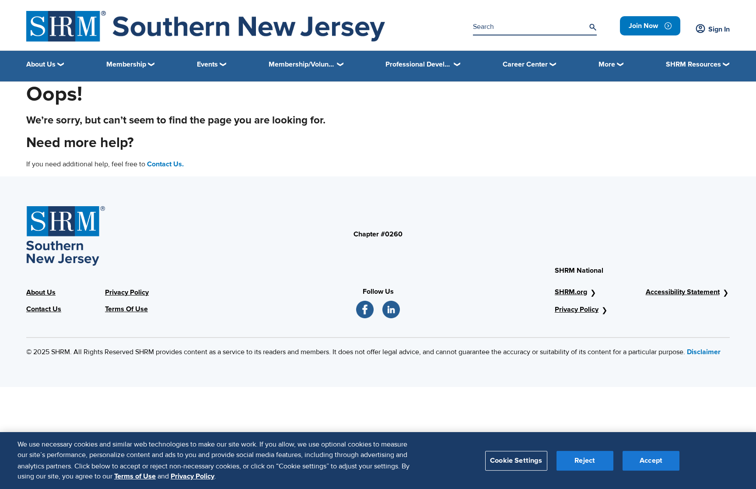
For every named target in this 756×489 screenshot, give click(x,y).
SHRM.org (571, 292)
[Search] (592, 27)
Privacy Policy (127, 292)
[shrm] (205, 26)
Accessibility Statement (683, 292)
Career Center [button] (525, 64)
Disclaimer (704, 351)
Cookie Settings (516, 460)
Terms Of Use (126, 309)
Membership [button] (126, 64)
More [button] (606, 64)
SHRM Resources (693, 64)
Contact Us (43, 309)
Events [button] (207, 64)
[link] (650, 25)
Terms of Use (135, 476)
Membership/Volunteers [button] (306, 64)
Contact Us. (165, 164)
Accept (651, 460)
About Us (41, 292)
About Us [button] (41, 64)
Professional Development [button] (423, 64)
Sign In (719, 29)
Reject (584, 460)
